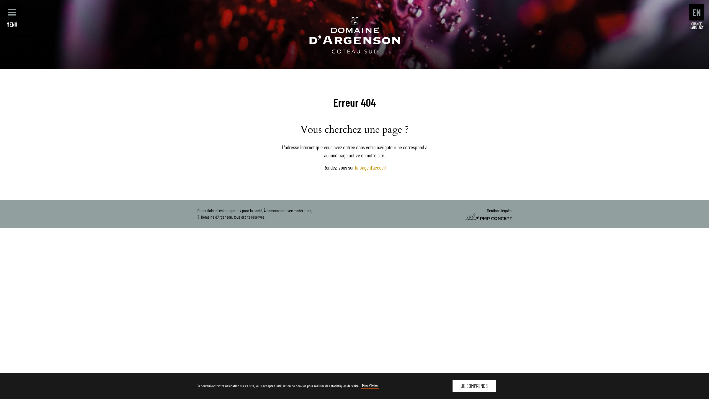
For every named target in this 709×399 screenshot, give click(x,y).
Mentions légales (499, 210)
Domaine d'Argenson (355, 34)
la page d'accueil (370, 167)
